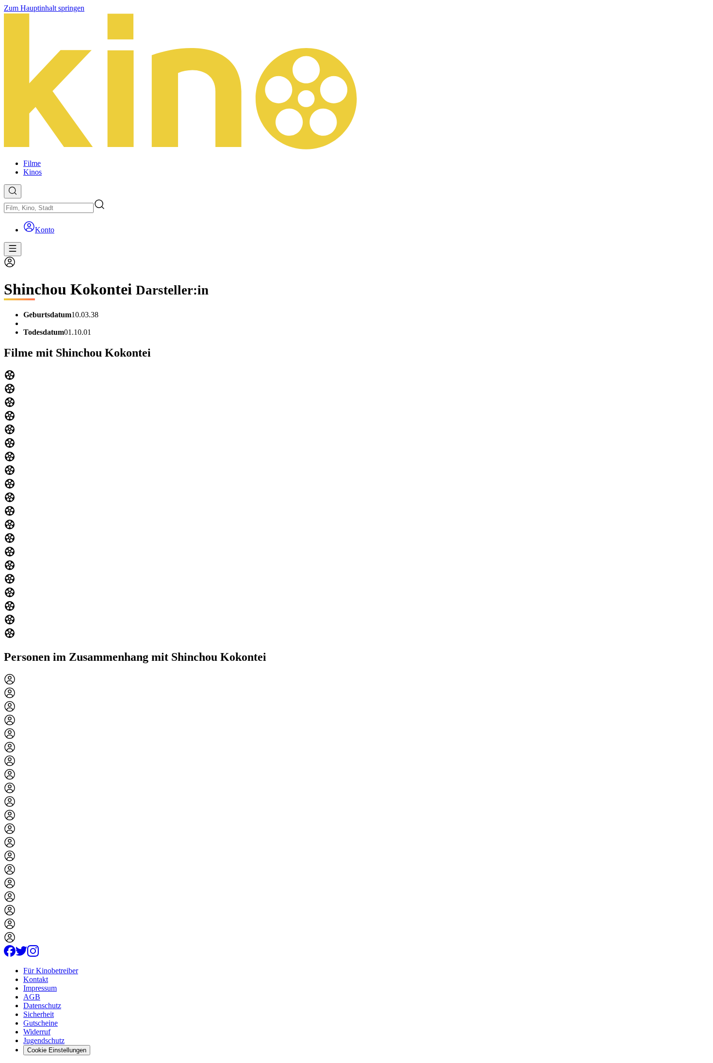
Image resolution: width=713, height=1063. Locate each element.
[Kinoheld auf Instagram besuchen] (33, 954)
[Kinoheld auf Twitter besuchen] (21, 954)
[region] (356, 505)
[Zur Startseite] (356, 82)
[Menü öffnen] (12, 249)
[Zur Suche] (12, 191)
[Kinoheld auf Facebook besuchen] (10, 954)
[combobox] (49, 208)
